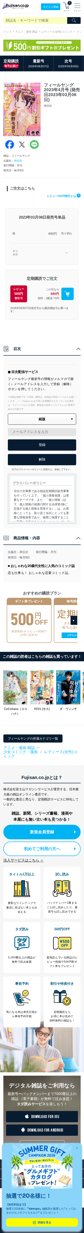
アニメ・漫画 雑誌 (26, 31)
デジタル (15, 253)
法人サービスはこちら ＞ (23, 860)
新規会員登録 (42, 832)
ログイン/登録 (50, 6)
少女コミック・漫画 (20, 752)
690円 (52, 233)
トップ (7, 31)
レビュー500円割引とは (63, 196)
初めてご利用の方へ (42, 849)
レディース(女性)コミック (57, 31)
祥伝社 (18, 160)
